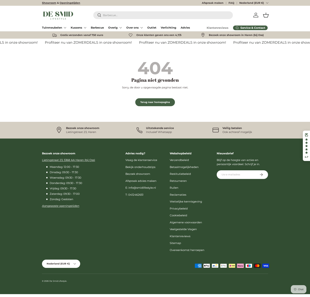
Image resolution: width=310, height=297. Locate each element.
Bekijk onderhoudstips (140, 167)
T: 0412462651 (134, 194)
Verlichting (168, 27)
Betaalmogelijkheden (184, 167)
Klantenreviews (217, 27)
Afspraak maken (213, 2)
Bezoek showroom (137, 174)
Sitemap (175, 243)
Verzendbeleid (179, 160)
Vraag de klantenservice (141, 160)
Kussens (76, 27)
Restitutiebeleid (180, 174)
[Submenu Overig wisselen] (120, 28)
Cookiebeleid (178, 215)
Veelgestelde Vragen (183, 229)
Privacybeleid (179, 208)
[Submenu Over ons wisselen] (141, 28)
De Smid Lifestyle (58, 281)
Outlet (151, 27)
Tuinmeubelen (52, 27)
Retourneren (178, 181)
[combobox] (163, 15)
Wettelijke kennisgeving (186, 201)
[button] (266, 15)
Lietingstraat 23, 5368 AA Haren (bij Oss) (68, 160)
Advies (185, 27)
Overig (113, 27)
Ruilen (174, 187)
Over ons (132, 27)
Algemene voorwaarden (186, 222)
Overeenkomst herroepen (187, 250)
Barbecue (97, 27)
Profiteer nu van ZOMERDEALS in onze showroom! (86, 42)
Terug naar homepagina (155, 102)
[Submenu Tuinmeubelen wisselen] (65, 28)
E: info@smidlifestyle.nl (140, 187)
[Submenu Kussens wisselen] (85, 28)
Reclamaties (178, 194)
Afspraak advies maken (140, 181)
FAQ (231, 2)
